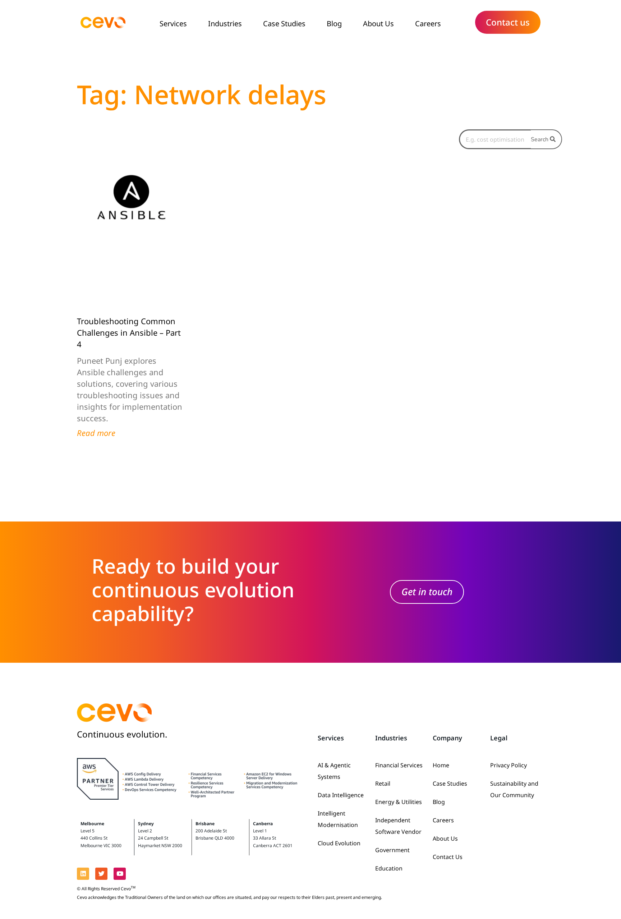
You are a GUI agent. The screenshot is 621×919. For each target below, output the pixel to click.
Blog (334, 23)
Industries (225, 23)
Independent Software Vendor (398, 826)
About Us (378, 23)
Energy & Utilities (398, 802)
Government (392, 850)
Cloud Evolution (339, 843)
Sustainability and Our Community (514, 789)
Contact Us (448, 857)
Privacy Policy (508, 765)
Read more (96, 432)
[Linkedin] (83, 874)
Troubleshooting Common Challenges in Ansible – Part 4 (129, 332)
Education (388, 868)
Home (441, 765)
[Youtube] (120, 874)
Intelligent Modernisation (338, 819)
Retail (382, 783)
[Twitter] (101, 874)
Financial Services (399, 765)
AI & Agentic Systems (334, 771)
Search (540, 139)
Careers (428, 23)
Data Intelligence (341, 795)
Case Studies (284, 23)
